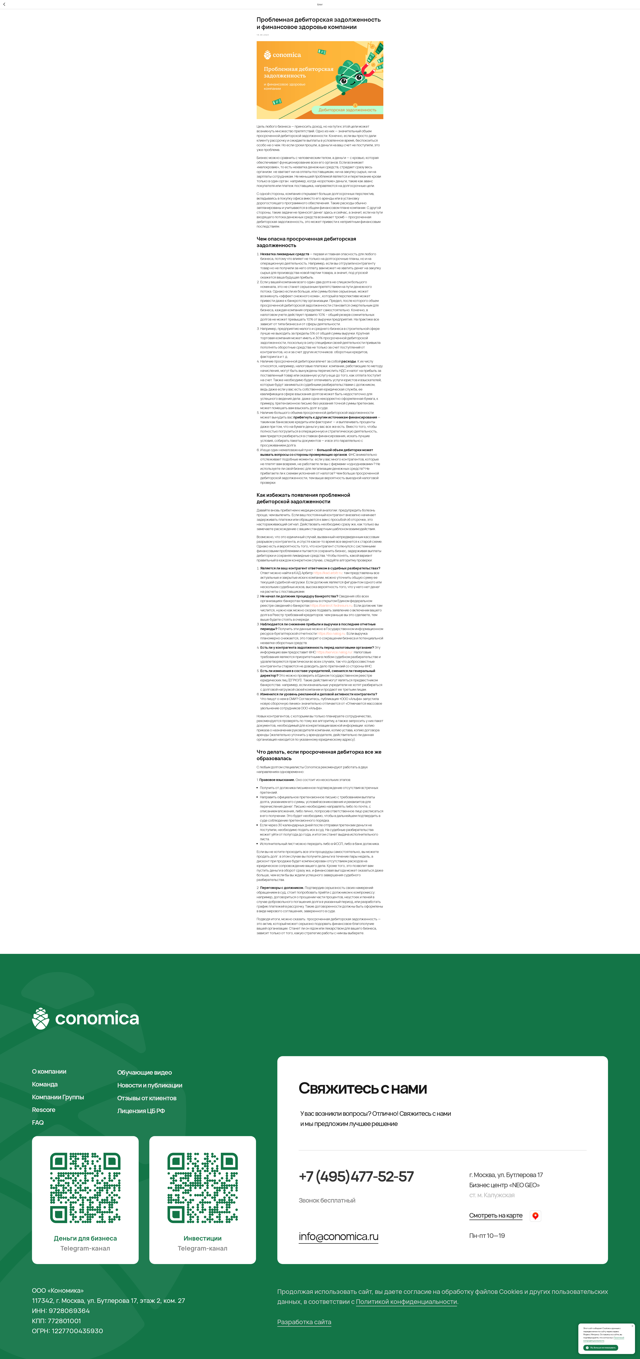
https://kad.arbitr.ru (328, 573)
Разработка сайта (304, 1321)
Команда (45, 1084)
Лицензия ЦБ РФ (141, 1110)
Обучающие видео (144, 1072)
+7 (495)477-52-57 (356, 1176)
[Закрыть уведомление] (632, 1326)
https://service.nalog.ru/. (334, 652)
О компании (49, 1071)
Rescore (43, 1109)
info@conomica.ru (338, 1236)
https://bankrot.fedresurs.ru (331, 605)
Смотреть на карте (495, 1215)
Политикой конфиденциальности (406, 1301)
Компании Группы (58, 1096)
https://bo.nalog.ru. (331, 633)
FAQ (37, 1122)
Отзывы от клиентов (146, 1097)
